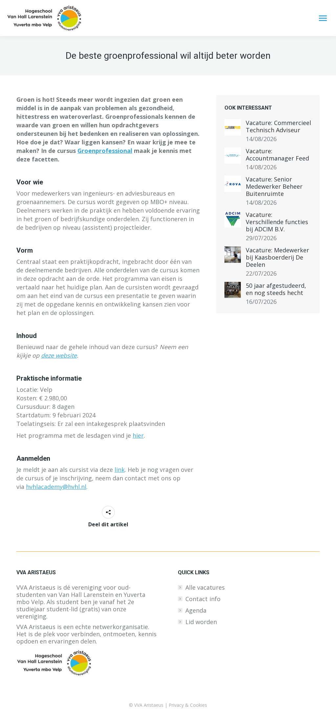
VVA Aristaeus (148, 705)
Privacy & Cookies (188, 705)
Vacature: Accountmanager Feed (277, 154)
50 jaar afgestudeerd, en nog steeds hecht (276, 289)
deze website (59, 355)
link (120, 469)
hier (138, 435)
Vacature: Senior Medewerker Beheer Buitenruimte (274, 186)
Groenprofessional (104, 151)
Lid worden (201, 621)
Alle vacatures (205, 587)
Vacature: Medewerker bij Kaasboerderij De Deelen (277, 257)
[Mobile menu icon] (322, 18)
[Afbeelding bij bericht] (232, 127)
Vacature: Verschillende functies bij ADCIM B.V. (277, 222)
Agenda (195, 610)
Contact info (202, 598)
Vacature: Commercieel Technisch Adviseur (278, 126)
